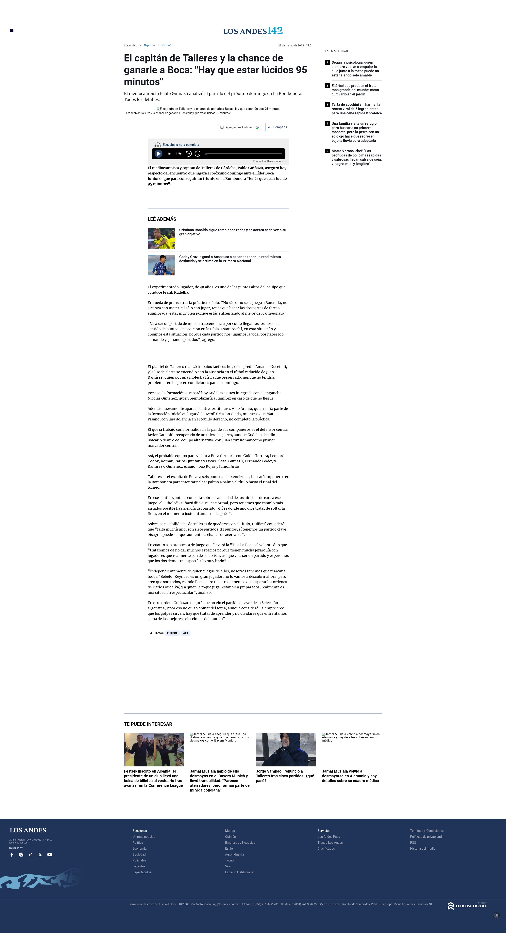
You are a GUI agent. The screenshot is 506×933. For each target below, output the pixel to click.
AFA (185, 633)
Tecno (229, 860)
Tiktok (30, 854)
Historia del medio (422, 848)
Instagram (21, 854)
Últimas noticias (144, 837)
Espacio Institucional (239, 872)
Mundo (230, 831)
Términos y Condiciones (427, 831)
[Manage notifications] (497, 915)
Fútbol (172, 633)
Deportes (149, 45)
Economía (140, 848)
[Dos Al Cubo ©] (467, 909)
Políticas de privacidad (426, 837)
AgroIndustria (234, 854)
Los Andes (130, 45)
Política (138, 842)
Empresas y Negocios (240, 842)
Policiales (139, 860)
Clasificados (326, 848)
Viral (228, 866)
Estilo (229, 848)
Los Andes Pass (329, 837)
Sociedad (139, 854)
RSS (413, 842)
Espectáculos (142, 872)
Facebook (11, 854)
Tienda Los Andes (330, 842)
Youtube (49, 854)
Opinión (230, 837)
